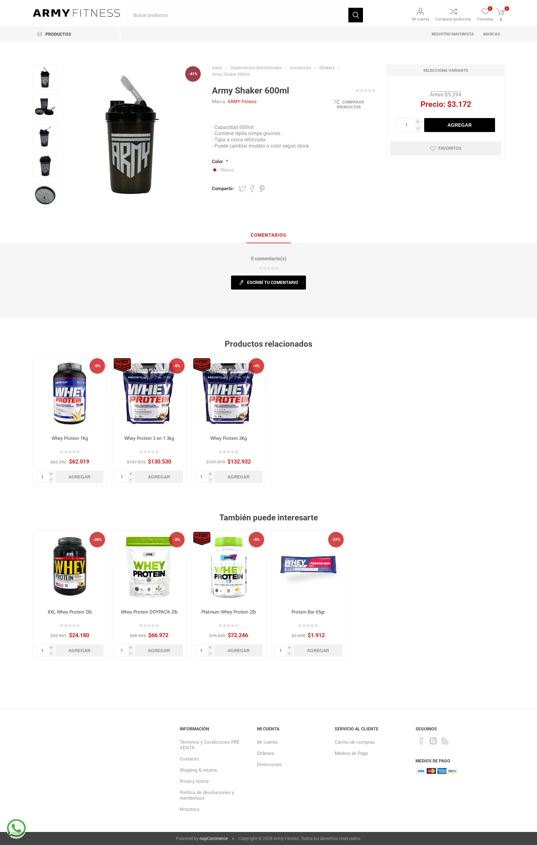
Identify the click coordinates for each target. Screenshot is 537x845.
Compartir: (223, 188)
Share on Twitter (242, 188)
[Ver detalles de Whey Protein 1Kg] (70, 394)
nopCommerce (214, 838)
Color (218, 161)
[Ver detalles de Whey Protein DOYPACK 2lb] (149, 567)
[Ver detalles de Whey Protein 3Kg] (229, 394)
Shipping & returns (198, 770)
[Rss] (445, 741)
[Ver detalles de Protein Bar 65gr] (308, 567)
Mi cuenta (420, 19)
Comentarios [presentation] (268, 235)
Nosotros (190, 809)
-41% (193, 73)
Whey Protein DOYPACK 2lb (149, 612)
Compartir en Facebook (252, 188)
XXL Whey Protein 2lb (70, 612)
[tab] (268, 235)
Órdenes (265, 753)
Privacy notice (194, 781)
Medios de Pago (351, 753)
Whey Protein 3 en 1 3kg (149, 438)
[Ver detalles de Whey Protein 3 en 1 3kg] (149, 394)
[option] (45, 78)
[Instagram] (433, 741)
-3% (176, 539)
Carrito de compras (355, 742)
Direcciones (269, 764)
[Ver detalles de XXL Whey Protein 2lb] (70, 567)
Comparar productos (453, 19)
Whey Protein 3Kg (228, 438)
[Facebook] (421, 741)
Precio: (432, 104)
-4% (256, 365)
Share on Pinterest (262, 188)
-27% (336, 539)
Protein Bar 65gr (308, 612)
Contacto (189, 759)
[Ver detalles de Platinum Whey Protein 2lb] (229, 567)
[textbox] (237, 15)
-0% (97, 365)
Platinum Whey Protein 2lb (228, 612)
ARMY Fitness (242, 101)
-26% (97, 539)
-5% (176, 365)
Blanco (227, 170)
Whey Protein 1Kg (70, 438)
